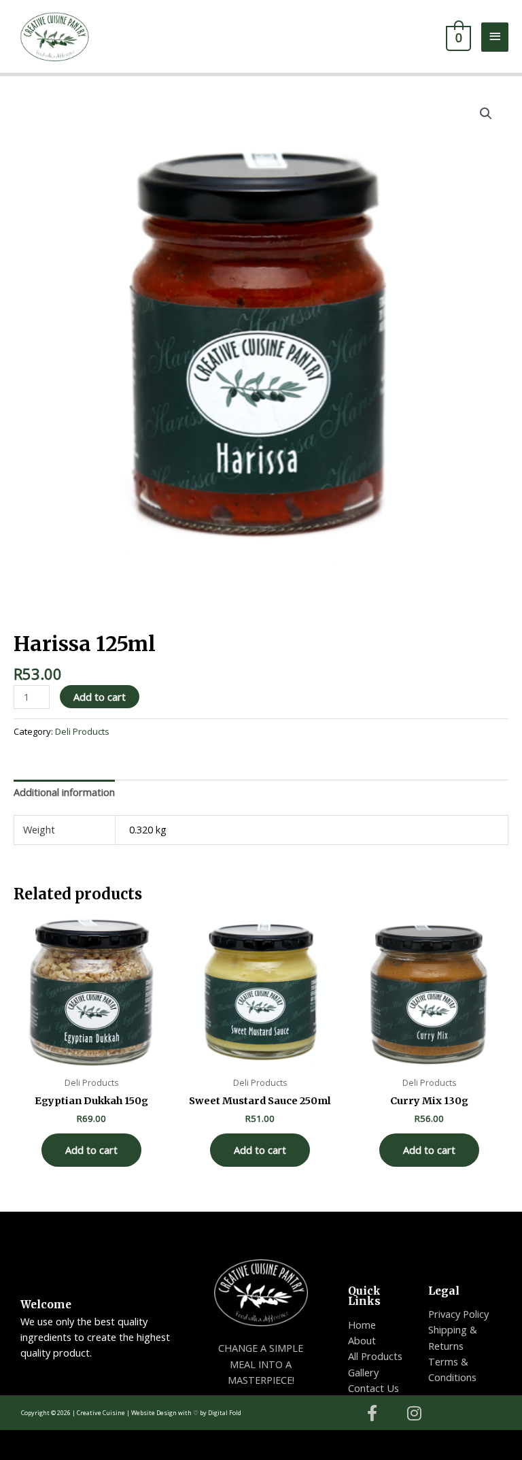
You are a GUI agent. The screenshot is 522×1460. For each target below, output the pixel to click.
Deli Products (74, 614)
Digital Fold (224, 1412)
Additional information (64, 792)
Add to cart (99, 696)
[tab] (64, 793)
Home (26, 614)
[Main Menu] (494, 37)
